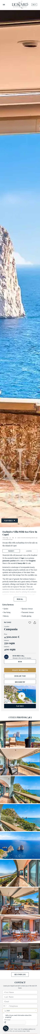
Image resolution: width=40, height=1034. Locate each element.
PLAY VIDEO (20, 706)
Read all (20, 599)
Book (20, 661)
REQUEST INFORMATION (20, 670)
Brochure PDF (20, 682)
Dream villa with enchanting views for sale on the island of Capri (20, 538)
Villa (13, 538)
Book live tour (20, 676)
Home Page (6, 537)
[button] (30, 622)
